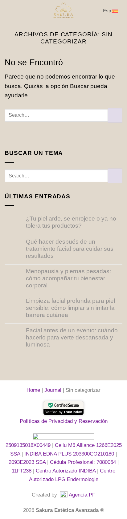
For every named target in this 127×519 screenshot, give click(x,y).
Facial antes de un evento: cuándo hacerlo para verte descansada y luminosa (72, 337)
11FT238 (22, 471)
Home (33, 390)
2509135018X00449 (29, 445)
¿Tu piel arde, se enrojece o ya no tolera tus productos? (71, 222)
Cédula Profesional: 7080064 (83, 462)
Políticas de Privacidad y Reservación (64, 421)
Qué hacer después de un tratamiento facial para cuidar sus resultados (69, 248)
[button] (9, 10)
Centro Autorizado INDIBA (65, 471)
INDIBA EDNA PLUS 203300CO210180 (70, 454)
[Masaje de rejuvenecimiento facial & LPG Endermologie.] (63, 11)
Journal (52, 390)
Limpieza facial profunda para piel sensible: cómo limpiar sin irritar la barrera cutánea (70, 308)
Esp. (107, 10)
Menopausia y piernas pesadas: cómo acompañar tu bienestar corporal (68, 278)
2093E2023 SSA (28, 462)
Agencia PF (82, 495)
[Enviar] (115, 115)
